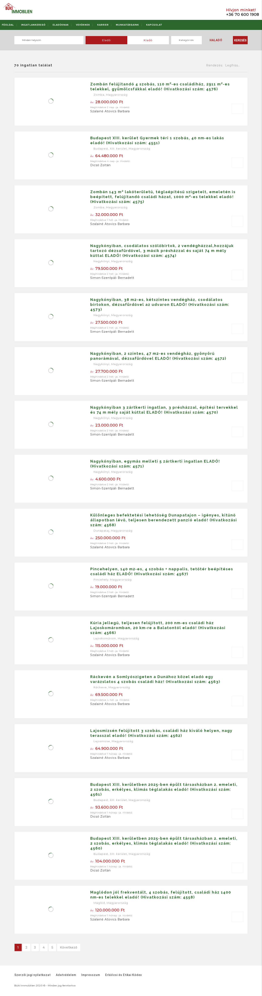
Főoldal (8, 25)
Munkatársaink (127, 25)
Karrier (103, 25)
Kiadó (148, 40)
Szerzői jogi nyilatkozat (32, 975)
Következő (68, 947)
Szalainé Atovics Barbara (110, 111)
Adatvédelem (66, 975)
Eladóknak (61, 25)
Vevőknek (83, 25)
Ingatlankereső (33, 25)
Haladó (216, 40)
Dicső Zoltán (100, 165)
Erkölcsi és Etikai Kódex (123, 975)
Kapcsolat (154, 25)
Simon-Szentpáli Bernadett (112, 278)
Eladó (106, 40)
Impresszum (90, 975)
